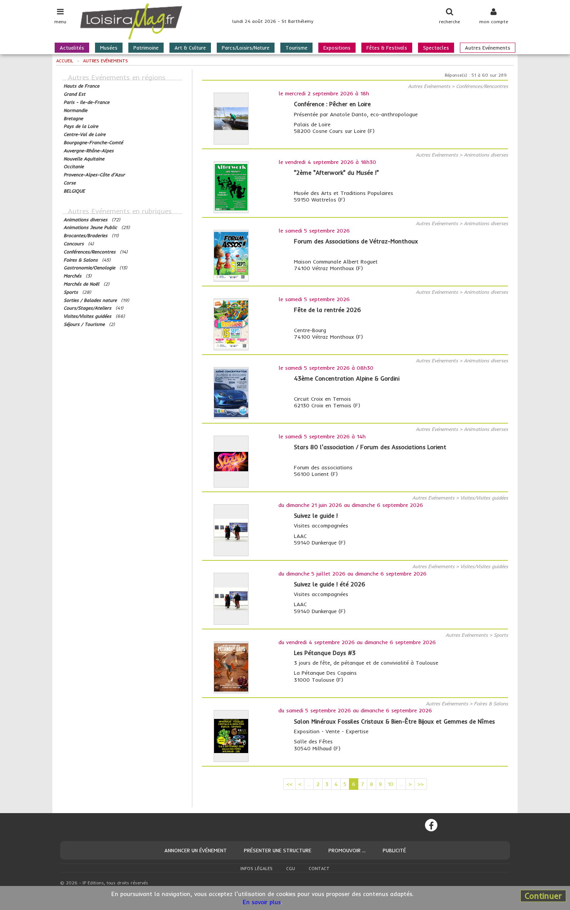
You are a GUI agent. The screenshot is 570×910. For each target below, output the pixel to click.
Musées (108, 48)
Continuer (543, 896)
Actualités (72, 48)
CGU (290, 868)
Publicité (394, 850)
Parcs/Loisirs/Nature (245, 48)
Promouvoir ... (347, 850)
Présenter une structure (277, 850)
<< (289, 784)
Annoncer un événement (195, 850)
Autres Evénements (487, 48)
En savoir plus (262, 902)
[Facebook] (431, 825)
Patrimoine (146, 48)
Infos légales (256, 868)
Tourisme (296, 48)
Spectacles (436, 48)
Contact (319, 868)
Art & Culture (190, 48)
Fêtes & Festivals (386, 48)
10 (391, 784)
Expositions (337, 48)
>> (421, 784)
